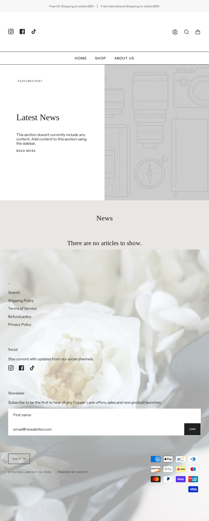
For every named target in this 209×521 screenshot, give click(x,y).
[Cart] (198, 32)
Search (14, 292)
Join (192, 429)
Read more (26, 151)
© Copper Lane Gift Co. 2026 (29, 472)
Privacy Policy (19, 324)
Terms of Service (22, 308)
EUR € (17, 458)
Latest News (37, 117)
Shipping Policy (21, 300)
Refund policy (19, 316)
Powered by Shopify (72, 472)
